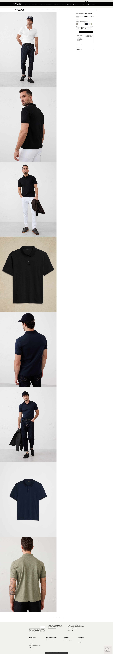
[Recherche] (96, 9)
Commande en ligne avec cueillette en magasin (35, 645)
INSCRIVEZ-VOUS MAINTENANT (73, 628)
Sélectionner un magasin (89, 36)
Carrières (64, 638)
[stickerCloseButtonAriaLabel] (111, 646)
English (33, 647)
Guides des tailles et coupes (32, 644)
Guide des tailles (90, 26)
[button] (28, 312)
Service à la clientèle (31, 638)
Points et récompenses (49, 638)
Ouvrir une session (79, 39)
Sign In (84, 4)
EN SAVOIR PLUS (70, 630)
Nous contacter (80, 638)
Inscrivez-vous (79, 40)
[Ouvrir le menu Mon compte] (85, 1)
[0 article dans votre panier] (87, 1)
